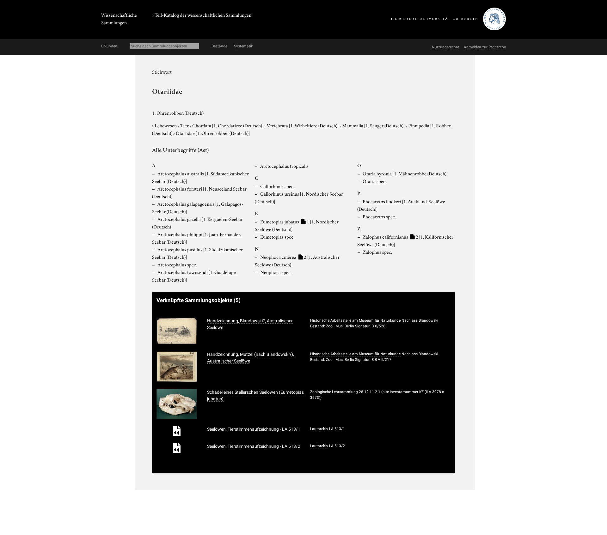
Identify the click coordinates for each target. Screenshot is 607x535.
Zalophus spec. (377, 251)
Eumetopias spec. (277, 236)
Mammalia (373, 125)
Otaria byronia (405, 173)
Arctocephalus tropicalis (284, 165)
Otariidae (213, 132)
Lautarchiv (319, 429)
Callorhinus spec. (277, 185)
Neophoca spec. (275, 271)
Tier (185, 125)
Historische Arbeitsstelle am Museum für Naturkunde (355, 320)
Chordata (227, 125)
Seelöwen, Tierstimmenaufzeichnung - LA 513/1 (253, 429)
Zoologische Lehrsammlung (334, 392)
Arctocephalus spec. (177, 264)
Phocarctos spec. (379, 216)
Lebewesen (166, 125)
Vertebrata (303, 125)
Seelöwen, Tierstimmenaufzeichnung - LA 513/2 (253, 446)
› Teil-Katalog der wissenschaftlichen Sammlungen (201, 14)
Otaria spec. (374, 180)
